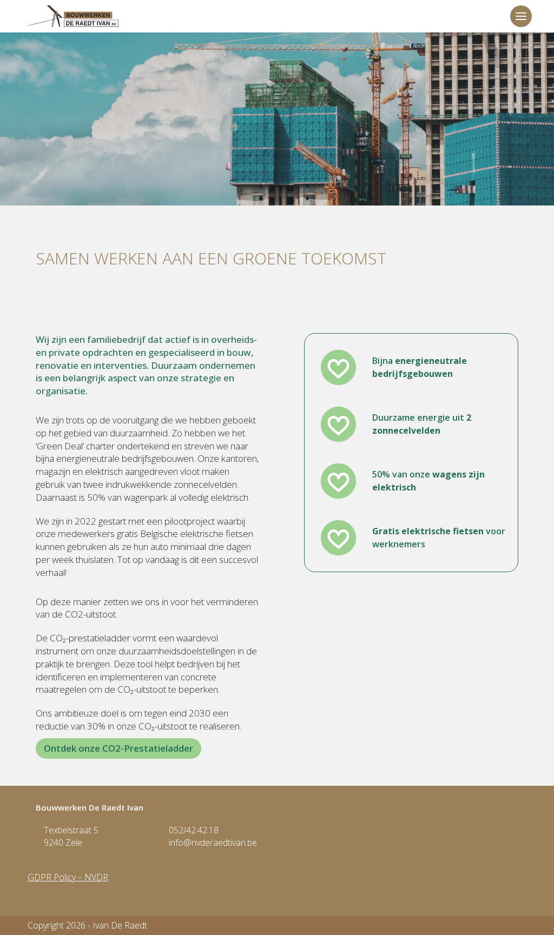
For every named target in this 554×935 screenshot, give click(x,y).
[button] (521, 16)
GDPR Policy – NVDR (68, 877)
